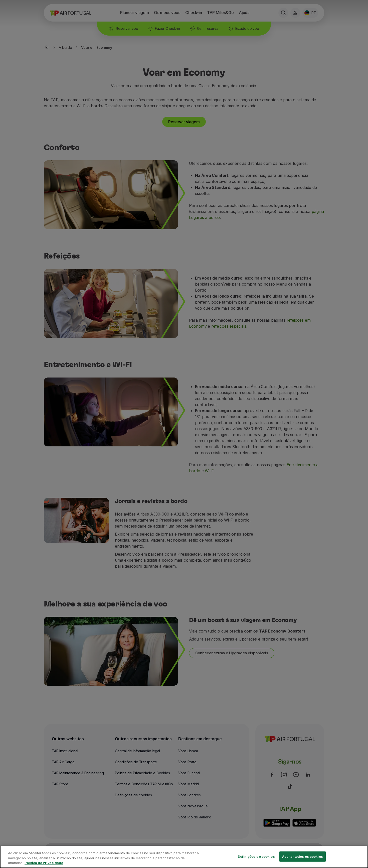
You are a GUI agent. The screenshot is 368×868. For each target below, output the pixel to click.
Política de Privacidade (44, 863)
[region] (184, 857)
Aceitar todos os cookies (302, 856)
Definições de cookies (256, 856)
